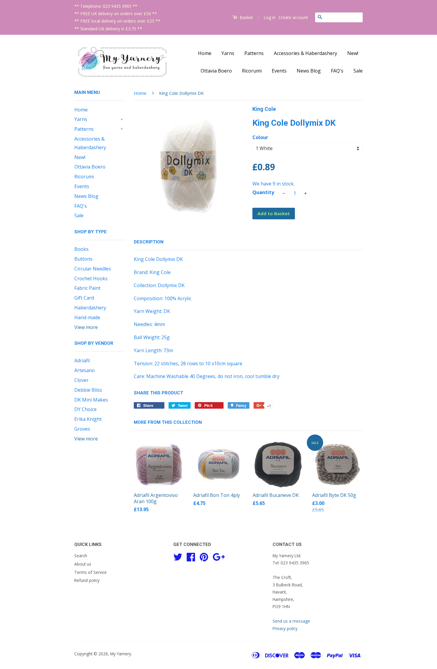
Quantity (263, 192)
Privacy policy (285, 628)
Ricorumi (252, 70)
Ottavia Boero (216, 70)
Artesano (84, 370)
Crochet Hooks (91, 278)
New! (352, 53)
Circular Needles (92, 268)
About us (82, 564)
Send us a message (291, 621)
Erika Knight (88, 419)
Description (149, 242)
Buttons (83, 259)
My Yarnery (120, 654)
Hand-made (87, 317)
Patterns (254, 53)
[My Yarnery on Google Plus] (219, 556)
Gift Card (84, 298)
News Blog (309, 70)
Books (81, 249)
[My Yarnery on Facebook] (190, 556)
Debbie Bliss (88, 390)
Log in (270, 17)
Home (204, 53)
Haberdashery (90, 307)
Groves (82, 429)
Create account (293, 17)
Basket (245, 17)
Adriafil (82, 360)
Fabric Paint (87, 288)
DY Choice (85, 409)
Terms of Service (90, 572)
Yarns (227, 53)
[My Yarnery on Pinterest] (203, 556)
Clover (81, 380)
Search (80, 555)
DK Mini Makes (91, 399)
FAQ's (337, 70)
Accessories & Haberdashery (305, 53)
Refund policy (87, 580)
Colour (260, 137)
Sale (358, 70)
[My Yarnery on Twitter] (177, 556)
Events (279, 70)
